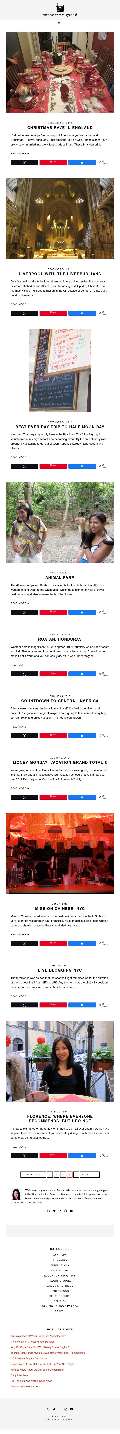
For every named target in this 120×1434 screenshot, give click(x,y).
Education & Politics (60, 1275)
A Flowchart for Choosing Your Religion (33, 1341)
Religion (60, 1301)
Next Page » (90, 1175)
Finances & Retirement (60, 1285)
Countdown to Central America (60, 700)
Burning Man (60, 1265)
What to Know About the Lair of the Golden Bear (37, 1369)
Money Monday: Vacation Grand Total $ (60, 762)
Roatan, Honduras (60, 639)
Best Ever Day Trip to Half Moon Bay (60, 426)
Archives (60, 1255)
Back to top (60, 1416)
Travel (60, 1311)
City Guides (60, 1270)
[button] (60, 23)
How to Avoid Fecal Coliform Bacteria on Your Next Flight (42, 1364)
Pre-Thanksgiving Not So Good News (31, 1381)
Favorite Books (60, 1280)
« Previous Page (33, 1175)
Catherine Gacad (60, 10)
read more (19, 153)
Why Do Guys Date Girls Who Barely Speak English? (40, 1347)
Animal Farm (60, 577)
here (40, 1202)
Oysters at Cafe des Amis (25, 1386)
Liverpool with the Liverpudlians (60, 273)
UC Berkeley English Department (29, 1358)
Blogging (60, 1260)
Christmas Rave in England (60, 127)
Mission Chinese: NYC (60, 908)
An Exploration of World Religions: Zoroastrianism (38, 1336)
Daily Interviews (19, 1375)
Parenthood (60, 1290)
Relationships (60, 1296)
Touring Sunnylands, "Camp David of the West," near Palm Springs (48, 1353)
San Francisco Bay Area (60, 1306)
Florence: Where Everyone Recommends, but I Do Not (60, 1118)
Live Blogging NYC (60, 970)
